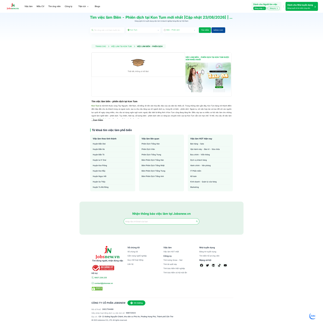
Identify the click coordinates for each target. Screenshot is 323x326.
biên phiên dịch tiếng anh (153, 176)
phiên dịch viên (148, 149)
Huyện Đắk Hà (99, 149)
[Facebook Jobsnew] (201, 265)
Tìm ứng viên (54, 6)
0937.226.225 (101, 277)
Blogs (97, 6)
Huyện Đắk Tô (98, 154)
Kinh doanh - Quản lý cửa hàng (203, 182)
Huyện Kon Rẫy (99, 171)
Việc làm (28, 6)
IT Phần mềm (195, 171)
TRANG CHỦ (100, 46)
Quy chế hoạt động (135, 260)
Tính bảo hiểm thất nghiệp (174, 268)
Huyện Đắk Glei (99, 144)
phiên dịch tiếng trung (151, 154)
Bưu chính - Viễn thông (200, 154)
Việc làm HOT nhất (171, 252)
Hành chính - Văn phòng (200, 165)
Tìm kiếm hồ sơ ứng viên (209, 256)
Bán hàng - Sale (197, 144)
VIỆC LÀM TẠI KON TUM (121, 46)
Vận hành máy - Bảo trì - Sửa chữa (205, 149)
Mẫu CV (40, 6)
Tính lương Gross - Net (172, 260)
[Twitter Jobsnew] (207, 265)
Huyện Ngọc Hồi (99, 176)
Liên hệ (130, 264)
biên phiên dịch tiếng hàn (153, 160)
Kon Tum (95, 106)
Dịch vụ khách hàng (198, 160)
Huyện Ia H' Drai (99, 160)
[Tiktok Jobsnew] (219, 265)
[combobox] (143, 30)
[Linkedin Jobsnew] (213, 265)
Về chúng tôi (132, 252)
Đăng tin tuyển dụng (207, 252)
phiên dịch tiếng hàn (151, 144)
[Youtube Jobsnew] (225, 265)
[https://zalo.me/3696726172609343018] (208, 77)
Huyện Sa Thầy (99, 182)
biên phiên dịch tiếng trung (153, 171)
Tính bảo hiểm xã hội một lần (175, 272)
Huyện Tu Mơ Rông (101, 187)
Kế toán (193, 176)
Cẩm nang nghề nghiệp (137, 256)
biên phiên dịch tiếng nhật (153, 165)
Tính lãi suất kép (170, 264)
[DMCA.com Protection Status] (97, 288)
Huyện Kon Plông (100, 165)
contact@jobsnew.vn (104, 283)
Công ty (68, 6)
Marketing (194, 187)
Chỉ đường (138, 303)
